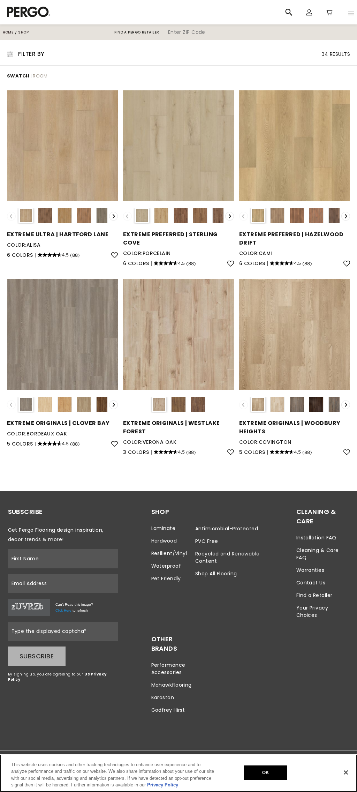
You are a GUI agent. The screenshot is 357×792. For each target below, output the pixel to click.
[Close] (346, 772)
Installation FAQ (316, 537)
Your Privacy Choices (312, 611)
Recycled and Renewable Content (227, 557)
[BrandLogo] (94, 12)
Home (8, 32)
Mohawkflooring (171, 684)
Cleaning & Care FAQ (317, 554)
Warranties (310, 570)
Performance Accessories (168, 669)
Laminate (163, 528)
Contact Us (311, 582)
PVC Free (206, 541)
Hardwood (164, 540)
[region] (178, 773)
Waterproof (166, 565)
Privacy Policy (162, 784)
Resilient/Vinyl (169, 553)
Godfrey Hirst (168, 710)
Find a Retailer (314, 595)
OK (265, 772)
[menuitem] (171, 528)
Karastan (162, 697)
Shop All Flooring (216, 573)
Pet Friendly (166, 578)
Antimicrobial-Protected (226, 528)
